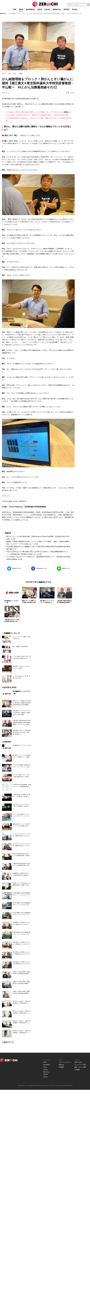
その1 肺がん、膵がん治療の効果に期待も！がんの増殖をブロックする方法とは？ (34, 112)
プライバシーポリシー (65, 1062)
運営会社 (61, 1064)
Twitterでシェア (16, 568)
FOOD (74, 9)
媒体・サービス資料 (80, 1067)
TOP (14, 9)
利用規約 (61, 1067)
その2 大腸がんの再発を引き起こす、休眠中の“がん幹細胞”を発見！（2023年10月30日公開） (37, 115)
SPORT (67, 9)
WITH (21, 9)
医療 (21, 73)
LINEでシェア (65, 568)
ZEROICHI (3, 13)
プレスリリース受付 (80, 1064)
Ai (9, 73)
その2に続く (6, 496)
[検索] (88, 4)
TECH (39, 9)
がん (15, 73)
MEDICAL (57, 9)
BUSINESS (30, 9)
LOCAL (47, 9)
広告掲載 (77, 1069)
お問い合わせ (78, 1062)
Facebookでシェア (41, 568)
